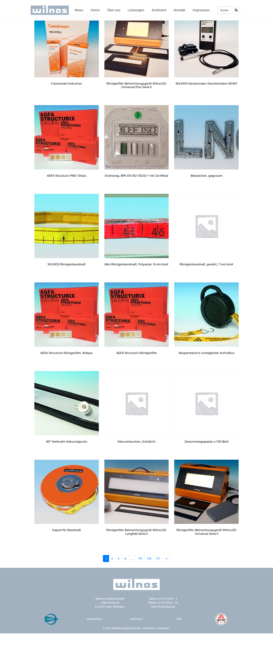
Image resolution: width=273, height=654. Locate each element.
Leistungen (136, 10)
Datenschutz (94, 618)
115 (140, 558)
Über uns (113, 10)
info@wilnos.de (166, 606)
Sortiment (159, 10)
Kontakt (179, 10)
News (79, 10)
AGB (178, 618)
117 (158, 558)
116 (149, 558)
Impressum (201, 10)
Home (95, 10)
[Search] (236, 10)
